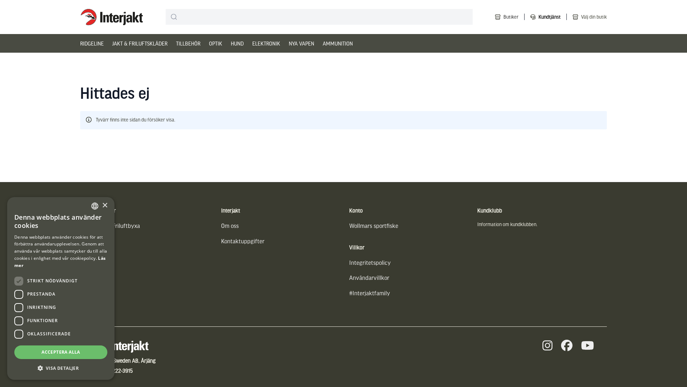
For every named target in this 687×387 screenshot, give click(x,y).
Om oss (230, 226)
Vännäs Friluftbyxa (116, 226)
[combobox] (319, 17)
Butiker (510, 16)
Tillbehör (188, 43)
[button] (60, 368)
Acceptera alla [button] (61, 352)
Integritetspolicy (370, 262)
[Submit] (174, 17)
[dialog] (60, 288)
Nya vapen (301, 43)
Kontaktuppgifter (242, 241)
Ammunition (338, 43)
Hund (237, 43)
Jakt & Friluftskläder (139, 43)
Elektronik (266, 43)
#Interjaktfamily (369, 293)
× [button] (104, 205)
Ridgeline (92, 43)
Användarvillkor (369, 277)
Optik (215, 43)
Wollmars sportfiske (373, 226)
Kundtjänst (550, 16)
